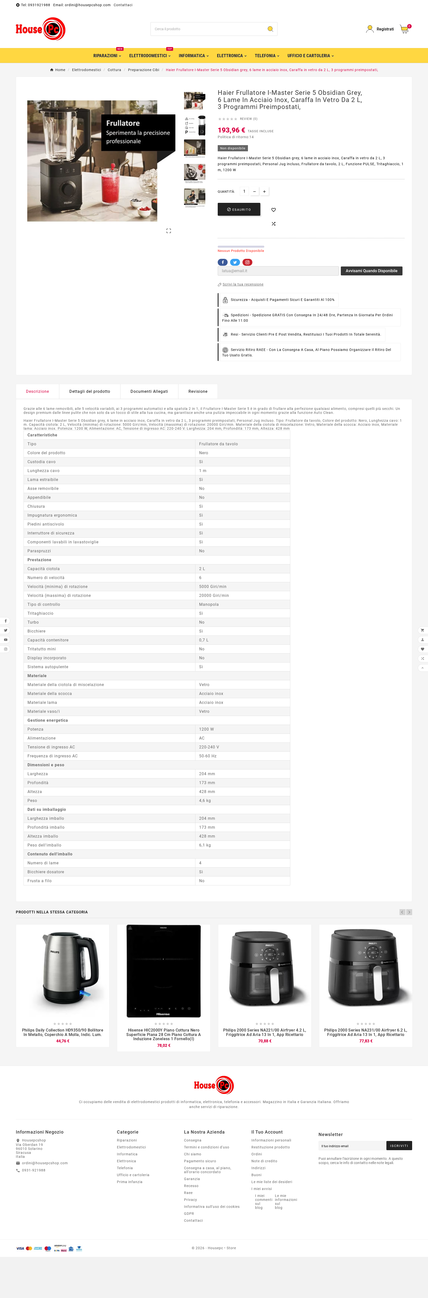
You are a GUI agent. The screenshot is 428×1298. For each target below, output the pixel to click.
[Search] (270, 29)
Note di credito (264, 1161)
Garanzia (192, 1179)
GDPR (189, 1214)
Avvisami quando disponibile (372, 270)
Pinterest (247, 262)
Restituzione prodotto (270, 1147)
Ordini (256, 1154)
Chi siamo (192, 1154)
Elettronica (126, 1161)
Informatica (127, 1154)
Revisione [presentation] (198, 391)
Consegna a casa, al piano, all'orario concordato (207, 1170)
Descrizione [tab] (37, 391)
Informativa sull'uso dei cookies (212, 1207)
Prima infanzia (130, 1182)
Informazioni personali (271, 1140)
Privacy (190, 1200)
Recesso (191, 1186)
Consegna (193, 1140)
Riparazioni (127, 1140)
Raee (188, 1193)
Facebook (223, 262)
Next (409, 912)
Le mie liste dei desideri (271, 1182)
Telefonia (125, 1168)
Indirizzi (258, 1168)
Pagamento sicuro (200, 1161)
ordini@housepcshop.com (45, 1163)
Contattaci (123, 5)
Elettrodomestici (131, 1147)
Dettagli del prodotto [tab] (89, 391)
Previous (402, 912)
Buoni (256, 1175)
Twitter (235, 262)
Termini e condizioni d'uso (206, 1147)
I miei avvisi (261, 1189)
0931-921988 (34, 1170)
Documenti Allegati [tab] (149, 391)
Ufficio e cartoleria (133, 1175)
